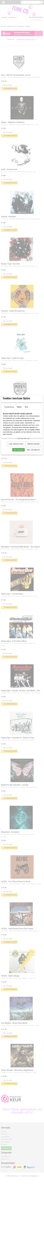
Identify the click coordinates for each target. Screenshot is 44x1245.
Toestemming (9, 407)
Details (19, 407)
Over (26, 407)
